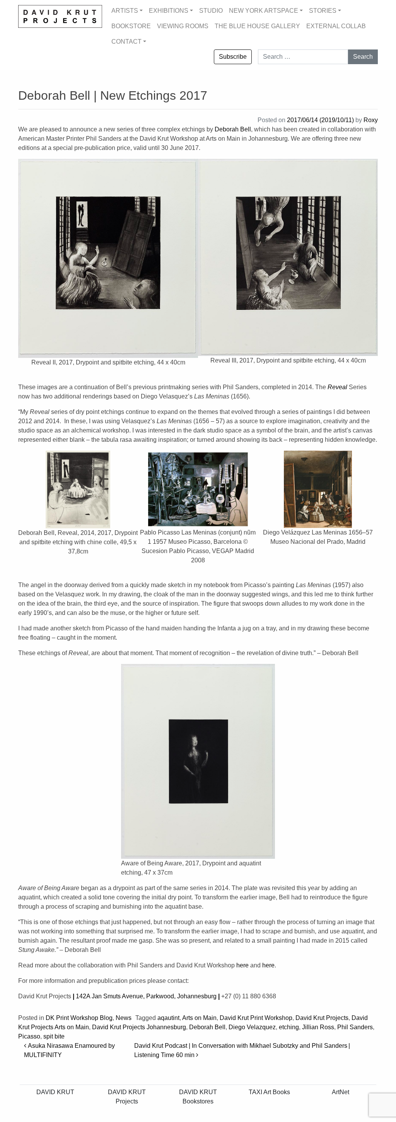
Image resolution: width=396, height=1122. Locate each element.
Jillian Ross (318, 1027)
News (123, 1018)
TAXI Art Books (269, 1092)
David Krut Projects (321, 1018)
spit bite (54, 1036)
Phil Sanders (355, 1027)
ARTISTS (124, 10)
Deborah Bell (233, 129)
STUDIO (211, 10)
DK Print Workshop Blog (79, 1018)
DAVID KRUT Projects (127, 1097)
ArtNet (340, 1092)
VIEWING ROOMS (182, 26)
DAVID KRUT (55, 1092)
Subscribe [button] (233, 56)
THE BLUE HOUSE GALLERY (257, 26)
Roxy (371, 120)
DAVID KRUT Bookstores (198, 1097)
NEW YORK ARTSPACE (263, 10)
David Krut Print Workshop (256, 1018)
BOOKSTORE (131, 26)
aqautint (168, 1018)
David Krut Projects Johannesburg (139, 1027)
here (242, 965)
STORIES (322, 10)
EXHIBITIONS (168, 10)
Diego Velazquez (252, 1027)
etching (289, 1027)
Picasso (29, 1036)
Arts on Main (199, 1018)
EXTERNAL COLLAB (336, 26)
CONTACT (126, 41)
